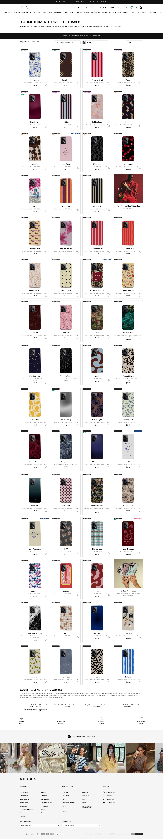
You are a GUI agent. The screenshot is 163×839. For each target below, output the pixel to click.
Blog (83, 799)
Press (63, 799)
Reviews (84, 802)
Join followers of (84, 736)
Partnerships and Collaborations (87, 806)
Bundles (133, 12)
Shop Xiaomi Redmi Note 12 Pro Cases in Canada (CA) (97, 705)
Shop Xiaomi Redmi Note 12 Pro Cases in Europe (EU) (66, 705)
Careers (64, 806)
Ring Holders (26, 12)
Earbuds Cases (47, 12)
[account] (136, 7)
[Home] (81, 7)
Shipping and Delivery (68, 802)
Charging (17, 12)
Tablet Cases (58, 12)
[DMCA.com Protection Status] (137, 834)
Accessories (142, 12)
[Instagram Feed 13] (23, 758)
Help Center (65, 795)
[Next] (159, 12)
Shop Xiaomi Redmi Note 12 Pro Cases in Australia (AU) (127, 705)
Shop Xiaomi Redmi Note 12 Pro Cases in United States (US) (35, 705)
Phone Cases (8, 12)
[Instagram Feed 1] (81, 758)
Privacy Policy (102, 834)
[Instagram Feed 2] (111, 758)
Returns (64, 811)
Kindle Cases (69, 12)
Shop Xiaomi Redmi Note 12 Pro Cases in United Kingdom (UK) (35, 710)
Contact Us (85, 795)
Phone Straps (106, 12)
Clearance (23, 816)
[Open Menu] (21, 7)
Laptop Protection (82, 12)
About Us (85, 792)
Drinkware (36, 12)
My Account (65, 792)
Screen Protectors (46, 813)
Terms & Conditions (91, 834)
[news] (131, 7)
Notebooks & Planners (121, 12)
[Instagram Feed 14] (52, 758)
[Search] (26, 7)
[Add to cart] (46, 85)
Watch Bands (95, 12)
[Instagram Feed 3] (140, 758)
